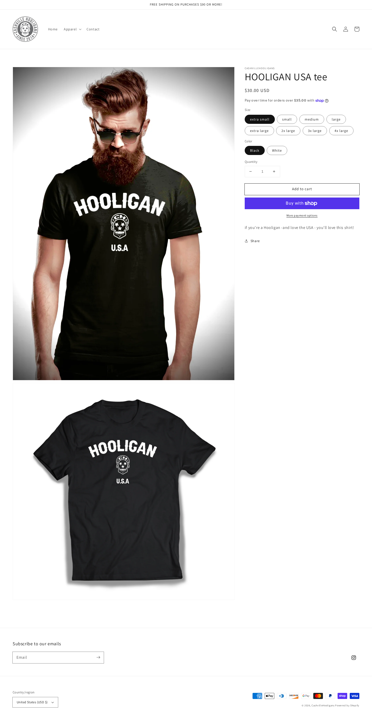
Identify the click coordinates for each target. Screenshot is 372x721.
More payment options (302, 215)
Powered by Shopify (347, 705)
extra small (260, 119)
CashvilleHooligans (323, 705)
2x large (288, 130)
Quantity (251, 162)
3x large (315, 130)
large (336, 119)
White (277, 150)
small (287, 119)
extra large (259, 130)
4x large (341, 130)
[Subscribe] (98, 657)
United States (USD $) (32, 702)
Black (254, 150)
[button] (72, 29)
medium (312, 119)
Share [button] (255, 240)
